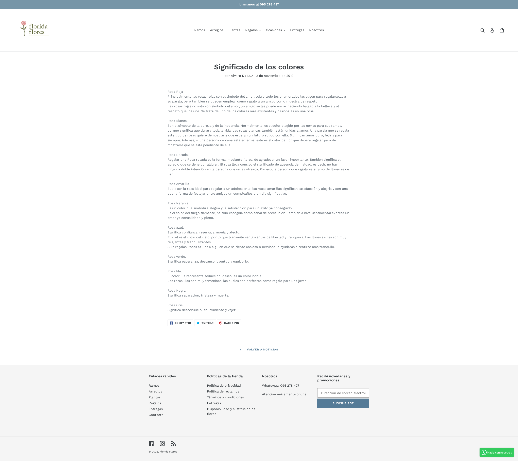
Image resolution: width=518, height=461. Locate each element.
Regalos (155, 403)
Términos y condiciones (225, 397)
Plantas (154, 397)
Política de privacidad (224, 385)
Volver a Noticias (262, 349)
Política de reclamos (223, 391)
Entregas (156, 409)
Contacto (156, 415)
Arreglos (155, 391)
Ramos (154, 385)
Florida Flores (168, 451)
